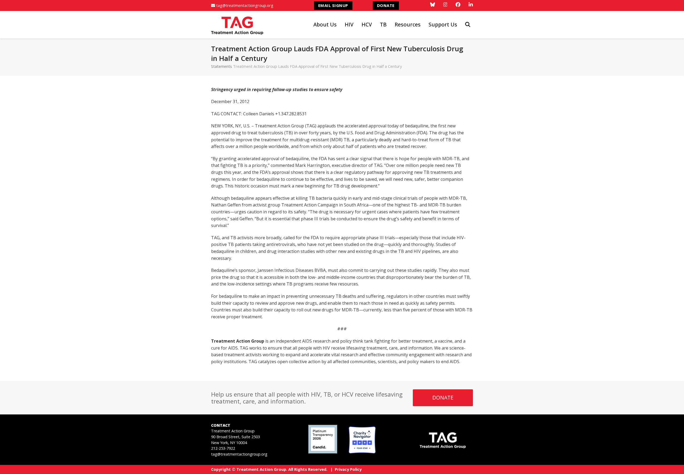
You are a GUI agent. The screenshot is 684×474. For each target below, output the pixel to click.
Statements (221, 66)
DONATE (386, 5)
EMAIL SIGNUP (333, 5)
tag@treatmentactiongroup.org (244, 5)
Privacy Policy (348, 469)
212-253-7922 (223, 448)
